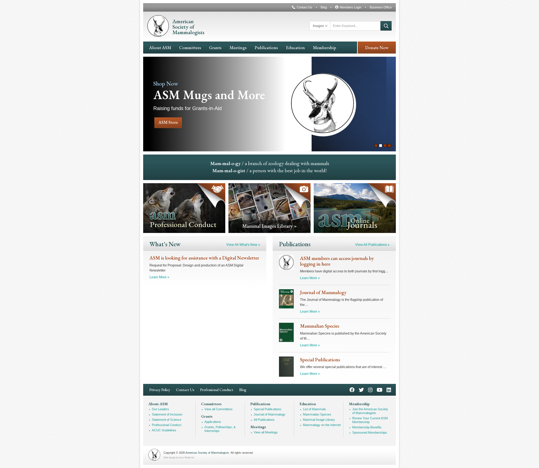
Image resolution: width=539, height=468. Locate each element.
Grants (215, 47)
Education (295, 47)
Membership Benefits (367, 427)
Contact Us (304, 7)
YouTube (379, 389)
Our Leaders (160, 409)
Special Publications (267, 409)
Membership (324, 47)
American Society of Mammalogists (207, 452)
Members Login (350, 7)
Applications (212, 422)
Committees (190, 47)
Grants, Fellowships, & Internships (220, 429)
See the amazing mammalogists (362, 104)
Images (318, 26)
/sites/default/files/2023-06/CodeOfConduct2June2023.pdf (184, 208)
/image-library (269, 208)
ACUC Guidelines (164, 430)
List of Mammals (314, 409)
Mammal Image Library (319, 419)
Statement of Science (166, 419)
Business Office (381, 7)
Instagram (370, 389)
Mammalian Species (317, 414)
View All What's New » (243, 244)
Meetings (238, 47)
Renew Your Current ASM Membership (370, 420)
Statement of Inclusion (167, 414)
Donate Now (376, 47)
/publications (355, 208)
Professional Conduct (216, 389)
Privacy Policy (159, 389)
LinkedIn (389, 389)
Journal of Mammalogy (269, 414)
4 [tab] (389, 145)
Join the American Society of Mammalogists (370, 411)
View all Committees (218, 409)
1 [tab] (376, 145)
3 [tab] (385, 145)
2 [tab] (380, 145)
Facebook (352, 389)
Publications (266, 47)
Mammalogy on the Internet (322, 425)
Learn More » (159, 277)
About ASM (160, 47)
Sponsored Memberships (369, 432)
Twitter (361, 389)
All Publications (264, 419)
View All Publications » (372, 244)
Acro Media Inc (187, 457)
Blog (324, 7)
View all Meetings (266, 432)
